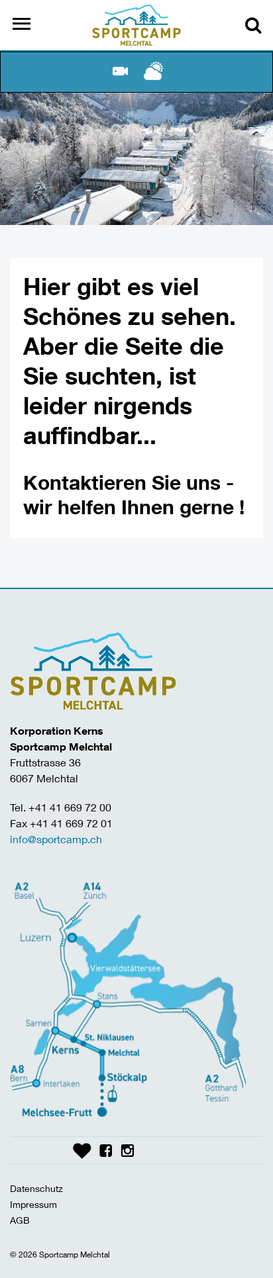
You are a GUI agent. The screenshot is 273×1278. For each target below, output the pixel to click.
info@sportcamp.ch (56, 839)
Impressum (33, 1204)
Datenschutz (36, 1188)
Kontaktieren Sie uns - (128, 482)
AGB (20, 1220)
